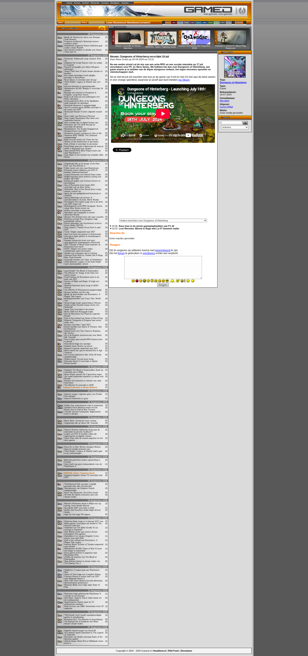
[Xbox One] (211, 23)
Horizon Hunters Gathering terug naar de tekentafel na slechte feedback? (82, 431)
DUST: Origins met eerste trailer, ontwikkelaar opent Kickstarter (78, 250)
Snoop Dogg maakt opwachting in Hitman (82, 303)
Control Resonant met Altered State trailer (82, 175)
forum (121, 253)
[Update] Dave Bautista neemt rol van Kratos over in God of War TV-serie (80, 409)
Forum (77, 3)
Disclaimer (186, 651)
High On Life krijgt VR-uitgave (77, 514)
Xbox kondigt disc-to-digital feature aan (81, 123)
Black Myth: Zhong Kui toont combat (80, 421)
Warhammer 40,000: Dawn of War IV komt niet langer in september (83, 550)
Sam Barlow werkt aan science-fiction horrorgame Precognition (80, 533)
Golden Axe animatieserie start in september (83, 405)
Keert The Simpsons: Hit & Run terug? (81, 493)
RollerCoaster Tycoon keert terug (78, 359)
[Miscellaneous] (229, 23)
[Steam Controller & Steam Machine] (129, 43)
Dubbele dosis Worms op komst (78, 346)
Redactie (95, 3)
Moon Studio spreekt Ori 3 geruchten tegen (83, 374)
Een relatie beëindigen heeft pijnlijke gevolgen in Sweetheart (79, 76)
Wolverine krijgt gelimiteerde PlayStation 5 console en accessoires (82, 595)
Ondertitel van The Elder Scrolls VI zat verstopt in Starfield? (81, 529)
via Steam (184, 79)
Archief (85, 3)
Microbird (224, 100)
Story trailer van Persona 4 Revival (79, 116)
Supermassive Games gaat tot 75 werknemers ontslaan (79, 603)
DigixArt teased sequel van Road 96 (80, 631)
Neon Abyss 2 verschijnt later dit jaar (80, 80)
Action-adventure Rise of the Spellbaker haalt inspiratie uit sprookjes (81, 102)
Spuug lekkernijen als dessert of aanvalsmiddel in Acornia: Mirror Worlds (81, 199)
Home (69, 3)
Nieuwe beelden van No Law (76, 292)
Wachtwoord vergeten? (138, 22)
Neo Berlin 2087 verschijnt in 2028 (79, 508)
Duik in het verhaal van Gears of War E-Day (83, 318)
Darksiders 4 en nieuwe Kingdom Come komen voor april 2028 (81, 537)
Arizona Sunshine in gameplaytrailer (79, 86)
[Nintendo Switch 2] (192, 23)
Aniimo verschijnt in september (77, 210)
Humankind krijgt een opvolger (77, 344)
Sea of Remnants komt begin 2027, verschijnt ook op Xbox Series (79, 186)
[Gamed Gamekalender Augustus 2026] (195, 43)
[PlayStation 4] (198, 23)
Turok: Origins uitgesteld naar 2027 (79, 232)
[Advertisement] (163, 186)
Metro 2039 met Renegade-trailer (78, 312)
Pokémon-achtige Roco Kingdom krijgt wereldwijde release (81, 220)
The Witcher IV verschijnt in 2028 (78, 385)
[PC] (174, 23)
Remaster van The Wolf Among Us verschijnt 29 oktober (79, 126)
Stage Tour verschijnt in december (79, 309)
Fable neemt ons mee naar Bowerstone (81, 168)
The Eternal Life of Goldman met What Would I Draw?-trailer (81, 623)
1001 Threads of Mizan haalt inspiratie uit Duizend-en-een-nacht (82, 246)
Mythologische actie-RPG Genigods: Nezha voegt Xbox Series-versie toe (83, 207)
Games (125, 3)
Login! (109, 22)
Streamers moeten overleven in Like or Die (83, 133)
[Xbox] (217, 23)
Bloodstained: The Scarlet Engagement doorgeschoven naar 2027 (81, 130)
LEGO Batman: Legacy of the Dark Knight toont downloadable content (82, 263)
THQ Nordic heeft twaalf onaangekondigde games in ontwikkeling (82, 616)
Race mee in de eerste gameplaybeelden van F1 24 (146, 226)
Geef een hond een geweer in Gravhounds (82, 234)
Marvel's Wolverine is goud (76, 398)
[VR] (180, 23)
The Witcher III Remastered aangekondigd (82, 290)
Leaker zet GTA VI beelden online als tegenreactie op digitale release (80, 435)
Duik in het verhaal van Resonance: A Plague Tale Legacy (80, 541)
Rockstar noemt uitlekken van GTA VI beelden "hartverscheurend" (80, 171)
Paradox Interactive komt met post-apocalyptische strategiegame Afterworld (82, 241)
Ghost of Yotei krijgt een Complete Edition (82, 574)
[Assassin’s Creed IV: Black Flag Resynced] (231, 43)
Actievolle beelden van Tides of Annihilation (83, 260)
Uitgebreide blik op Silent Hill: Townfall (81, 423)
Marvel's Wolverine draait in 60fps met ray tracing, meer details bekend (82, 505)
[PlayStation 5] (205, 23)
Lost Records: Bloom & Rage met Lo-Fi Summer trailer (149, 228)
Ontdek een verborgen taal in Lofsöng (80, 253)
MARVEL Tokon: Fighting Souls (79, 473)
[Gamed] (168, 23)
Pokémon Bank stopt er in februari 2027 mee (83, 521)
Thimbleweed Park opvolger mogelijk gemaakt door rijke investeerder (80, 485)
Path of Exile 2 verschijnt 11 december (81, 144)
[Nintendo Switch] (186, 23)
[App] (223, 23)
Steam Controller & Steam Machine (80, 387)
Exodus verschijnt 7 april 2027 (77, 325)
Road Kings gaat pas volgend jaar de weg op (83, 146)
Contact (105, 3)
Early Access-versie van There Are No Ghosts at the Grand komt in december (81, 141)
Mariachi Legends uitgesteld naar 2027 (81, 348)
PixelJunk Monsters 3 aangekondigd (80, 105)
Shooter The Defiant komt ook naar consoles (84, 217)
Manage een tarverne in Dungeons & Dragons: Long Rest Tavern (80, 94)
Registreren (120, 22)
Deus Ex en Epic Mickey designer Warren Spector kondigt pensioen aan (82, 448)
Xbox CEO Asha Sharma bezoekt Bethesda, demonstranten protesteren (83, 582)
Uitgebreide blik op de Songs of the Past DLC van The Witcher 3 (82, 165)
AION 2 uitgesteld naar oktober (77, 149)
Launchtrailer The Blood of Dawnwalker (81, 271)
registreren (149, 253)
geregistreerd (162, 250)
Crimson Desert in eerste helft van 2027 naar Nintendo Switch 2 (81, 577)
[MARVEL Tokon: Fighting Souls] (162, 44)
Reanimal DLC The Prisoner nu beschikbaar (83, 619)
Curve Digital (226, 106)
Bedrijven (115, 3)
